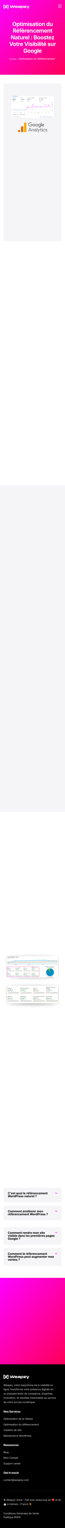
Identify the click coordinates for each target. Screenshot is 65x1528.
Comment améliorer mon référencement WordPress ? (28, 1213)
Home (12, 59)
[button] (32, 1195)
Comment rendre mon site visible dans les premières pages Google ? (31, 1236)
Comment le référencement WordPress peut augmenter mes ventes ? (31, 1257)
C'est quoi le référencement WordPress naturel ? (28, 1195)
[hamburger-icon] (60, 6)
